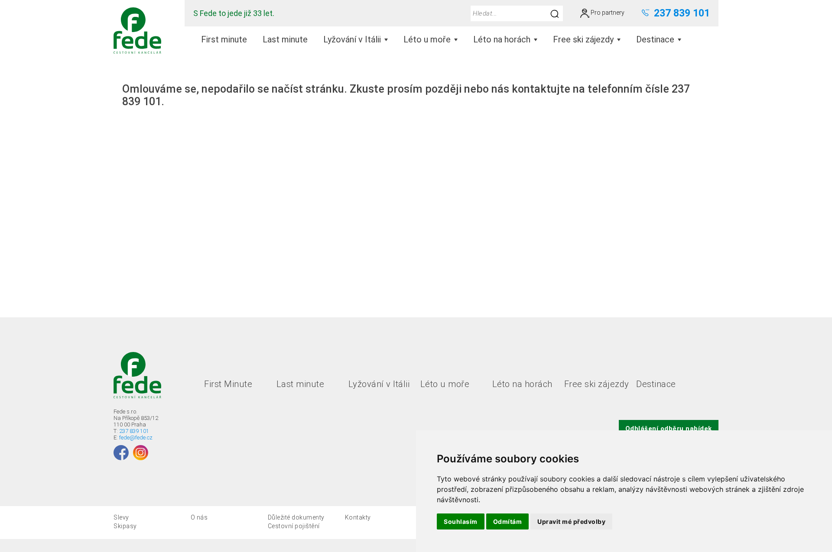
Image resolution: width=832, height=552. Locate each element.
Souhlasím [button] (461, 521)
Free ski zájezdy (596, 384)
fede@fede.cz (136, 437)
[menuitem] (224, 39)
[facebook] (121, 452)
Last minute (300, 384)
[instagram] (140, 452)
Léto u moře (445, 384)
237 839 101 (134, 431)
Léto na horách (522, 384)
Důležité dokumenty (296, 517)
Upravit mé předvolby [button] (571, 521)
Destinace (656, 384)
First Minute (228, 384)
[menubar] (441, 39)
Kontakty (358, 517)
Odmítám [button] (507, 521)
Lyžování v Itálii (379, 384)
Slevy (121, 517)
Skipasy (125, 526)
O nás (199, 517)
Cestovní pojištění (294, 526)
